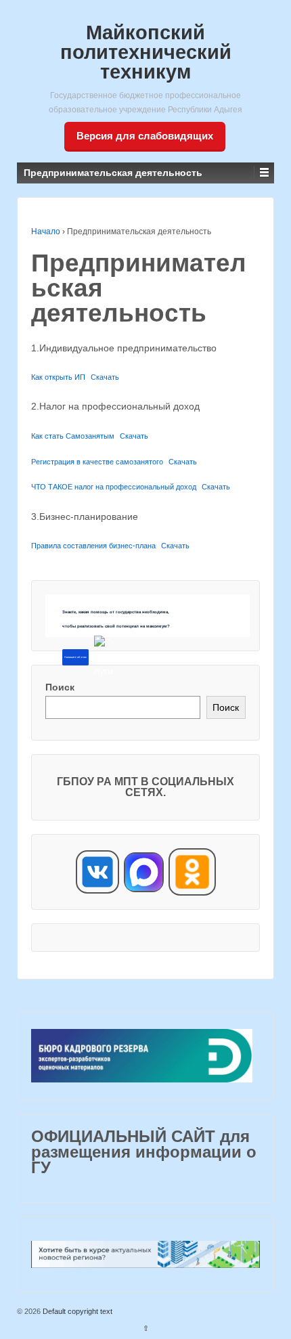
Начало (45, 231)
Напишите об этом (75, 657)
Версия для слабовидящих (144, 135)
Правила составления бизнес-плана (93, 546)
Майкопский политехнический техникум (145, 52)
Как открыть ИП (58, 377)
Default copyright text (76, 1311)
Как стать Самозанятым (72, 436)
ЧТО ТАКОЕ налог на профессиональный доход (113, 487)
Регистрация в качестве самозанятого (97, 462)
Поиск (59, 687)
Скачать (105, 377)
